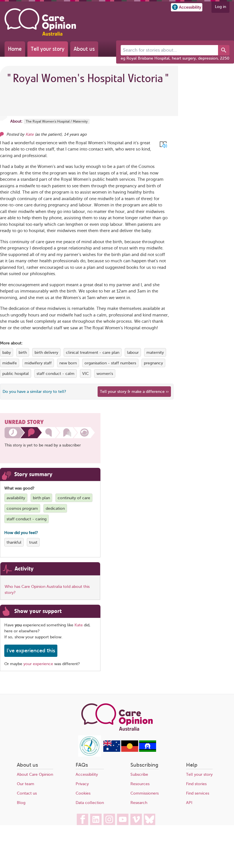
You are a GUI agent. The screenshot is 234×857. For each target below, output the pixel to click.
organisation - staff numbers (110, 363)
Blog (21, 803)
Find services (197, 793)
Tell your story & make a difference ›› (134, 391)
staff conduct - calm (55, 373)
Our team (25, 784)
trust (33, 542)
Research (138, 803)
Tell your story (47, 48)
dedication (55, 508)
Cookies (83, 793)
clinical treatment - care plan (92, 352)
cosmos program (22, 508)
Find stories (196, 784)
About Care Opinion (35, 774)
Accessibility (87, 774)
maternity (155, 352)
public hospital (15, 373)
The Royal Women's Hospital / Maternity (57, 121)
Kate (30, 134)
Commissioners (144, 793)
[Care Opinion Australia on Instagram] (109, 819)
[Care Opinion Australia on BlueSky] (149, 819)
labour (133, 352)
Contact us (27, 793)
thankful (14, 542)
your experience (38, 664)
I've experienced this (31, 650)
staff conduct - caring (27, 519)
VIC (85, 373)
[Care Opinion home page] (40, 22)
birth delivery (46, 352)
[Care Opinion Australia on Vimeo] (136, 819)
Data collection (90, 803)
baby (6, 352)
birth (23, 352)
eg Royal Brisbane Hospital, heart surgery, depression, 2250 (175, 58)
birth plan (41, 498)
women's (104, 373)
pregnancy (153, 363)
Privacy (82, 784)
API (189, 803)
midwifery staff (38, 363)
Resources (140, 784)
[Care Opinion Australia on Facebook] (82, 819)
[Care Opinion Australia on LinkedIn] (96, 819)
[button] (186, 7)
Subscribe (139, 774)
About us (84, 48)
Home (15, 48)
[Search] (223, 50)
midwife (9, 363)
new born (68, 363)
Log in (220, 7)
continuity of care (74, 498)
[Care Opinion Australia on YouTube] (122, 819)
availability (16, 498)
